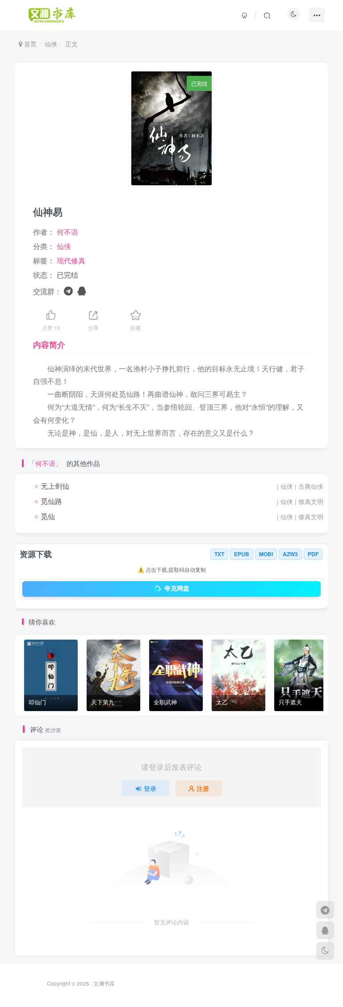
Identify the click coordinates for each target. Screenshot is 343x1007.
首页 (29, 43)
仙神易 (48, 211)
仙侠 (51, 43)
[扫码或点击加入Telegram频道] (68, 290)
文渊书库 (104, 983)
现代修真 (71, 260)
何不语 (67, 232)
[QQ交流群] (325, 930)
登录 (150, 788)
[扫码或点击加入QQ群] (81, 290)
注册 (203, 788)
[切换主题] (325, 951)
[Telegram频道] (325, 910)
